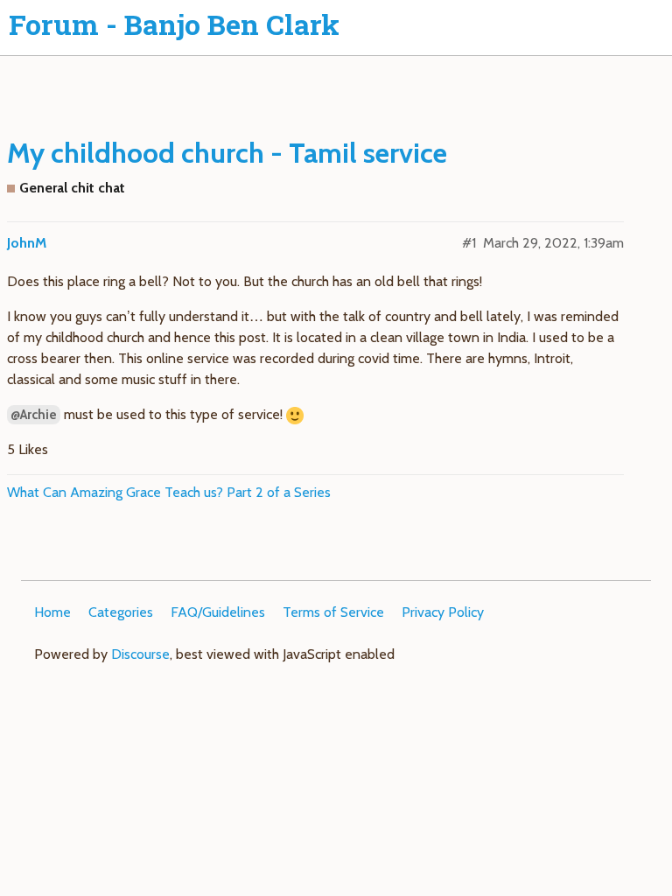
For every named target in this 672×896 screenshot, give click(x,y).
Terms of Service (333, 612)
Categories (120, 612)
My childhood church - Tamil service (227, 153)
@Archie (33, 415)
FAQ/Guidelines (218, 612)
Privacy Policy (443, 612)
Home (52, 612)
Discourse (140, 654)
